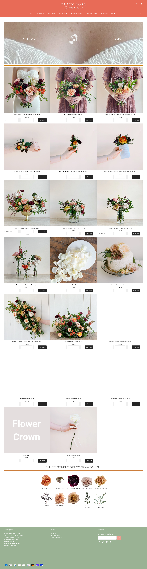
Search (53, 533)
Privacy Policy (55, 535)
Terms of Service (56, 537)
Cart (141, 13)
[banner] (73, 6)
